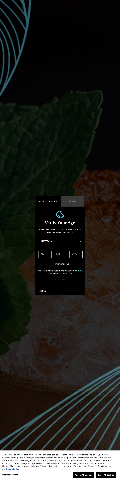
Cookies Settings (10, 475)
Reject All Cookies (105, 475)
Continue (60, 279)
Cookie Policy (12, 469)
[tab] (48, 201)
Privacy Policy (67, 273)
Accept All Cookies (83, 475)
